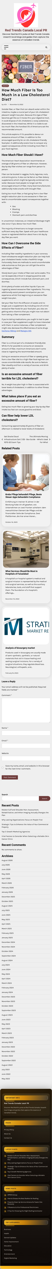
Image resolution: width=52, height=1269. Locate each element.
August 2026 (7, 860)
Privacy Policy (9, 1130)
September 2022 (9, 1060)
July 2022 (6, 1069)
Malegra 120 (25, 331)
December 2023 (8, 997)
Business (7, 1229)
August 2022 (7, 1065)
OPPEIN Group (12, 1195)
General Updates (10, 1237)
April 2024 (6, 979)
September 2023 (9, 1010)
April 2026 (6, 878)
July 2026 (6, 865)
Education (7, 1246)
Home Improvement (11, 1242)
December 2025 (8, 897)
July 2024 (6, 965)
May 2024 (6, 974)
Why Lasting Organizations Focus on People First (22, 820)
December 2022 (8, 1047)
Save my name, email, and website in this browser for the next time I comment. (27, 767)
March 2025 (7, 928)
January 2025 (7, 938)
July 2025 (6, 910)
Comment (7, 695)
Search (5, 794)
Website (5, 753)
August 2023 (7, 1015)
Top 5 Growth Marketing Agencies (16, 832)
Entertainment (9, 1254)
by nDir (4, 104)
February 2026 (8, 888)
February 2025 (8, 933)
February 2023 (8, 1038)
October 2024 (7, 951)
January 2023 (7, 1042)
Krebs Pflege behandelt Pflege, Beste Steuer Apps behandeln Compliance (23, 495)
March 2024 (7, 983)
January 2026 (7, 892)
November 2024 (8, 947)
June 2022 (6, 1074)
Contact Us (8, 1138)
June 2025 (6, 915)
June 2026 (6, 869)
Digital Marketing (10, 1258)
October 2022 (7, 1056)
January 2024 (7, 992)
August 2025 (7, 906)
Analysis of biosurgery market (20, 648)
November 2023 (8, 1001)
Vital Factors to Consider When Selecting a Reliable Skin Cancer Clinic (26, 1176)
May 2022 (6, 1079)
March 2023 (7, 1033)
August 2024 (7, 960)
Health (5, 86)
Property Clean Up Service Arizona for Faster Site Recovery (24, 1203)
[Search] (46, 47)
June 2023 (6, 1019)
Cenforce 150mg (9, 331)
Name (5, 728)
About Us (7, 1134)
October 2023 (7, 1006)
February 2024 (8, 988)
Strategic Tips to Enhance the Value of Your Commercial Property (27, 1167)
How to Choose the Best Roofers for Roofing (22, 1198)
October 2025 (7, 901)
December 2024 (8, 942)
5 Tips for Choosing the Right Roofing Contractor (24, 1211)
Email (5, 740)
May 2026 (6, 874)
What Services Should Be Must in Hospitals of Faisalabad (21, 572)
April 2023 (6, 1029)
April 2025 (6, 924)
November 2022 (8, 1051)
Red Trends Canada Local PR (26, 30)
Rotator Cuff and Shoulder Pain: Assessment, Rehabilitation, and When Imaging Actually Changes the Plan (25, 812)
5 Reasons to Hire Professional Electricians (22, 1207)
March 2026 (7, 883)
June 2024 (6, 969)
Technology (8, 1250)
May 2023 (6, 1024)
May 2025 (6, 919)
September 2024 (9, 956)
